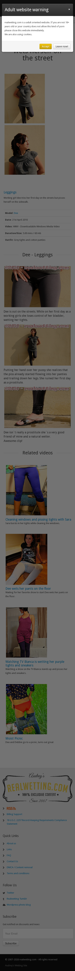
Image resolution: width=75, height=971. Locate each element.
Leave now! (62, 46)
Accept (45, 46)
